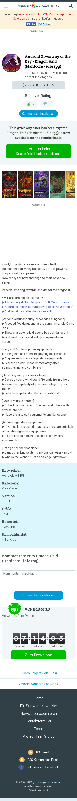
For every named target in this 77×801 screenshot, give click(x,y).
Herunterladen (38, 151)
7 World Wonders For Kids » (38, 684)
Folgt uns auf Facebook (43, 767)
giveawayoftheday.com (47, 782)
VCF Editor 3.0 (37, 609)
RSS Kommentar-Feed (43, 760)
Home (39, 698)
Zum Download (38, 654)
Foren (38, 729)
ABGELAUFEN (38, 85)
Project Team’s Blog (39, 736)
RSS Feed (42, 752)
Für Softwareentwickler (38, 706)
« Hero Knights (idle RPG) (38, 673)
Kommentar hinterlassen (38, 114)
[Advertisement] (38, 42)
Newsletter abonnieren (38, 713)
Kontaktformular (38, 721)
